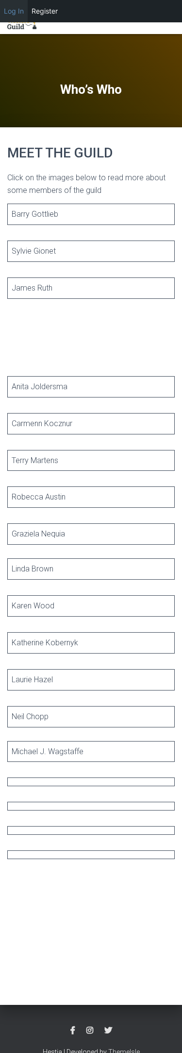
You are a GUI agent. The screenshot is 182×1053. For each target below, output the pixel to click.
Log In (14, 11)
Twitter (108, 1030)
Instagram (90, 1030)
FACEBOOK (73, 1030)
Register (45, 11)
